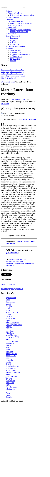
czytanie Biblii (11, 298)
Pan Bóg (9, 306)
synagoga (9, 379)
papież (8, 320)
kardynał (9, 327)
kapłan (8, 385)
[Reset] (24, 7)
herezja (8, 345)
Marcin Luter (24, 259)
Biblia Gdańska (11, 354)
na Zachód (11, 82)
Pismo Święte (11, 356)
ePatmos (4, 82)
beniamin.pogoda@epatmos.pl (12, 289)
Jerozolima (9, 331)
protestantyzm (19, 263)
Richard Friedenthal (13, 372)
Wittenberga (10, 265)
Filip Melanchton (12, 341)
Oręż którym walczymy (14, 325)
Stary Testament (11, 387)
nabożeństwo (10, 389)
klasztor (8, 362)
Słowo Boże (10, 318)
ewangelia (9, 360)
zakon (8, 300)
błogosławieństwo (12, 366)
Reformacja (29, 263)
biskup (8, 329)
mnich (8, 308)
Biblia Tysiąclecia (12, 323)
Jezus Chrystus (11, 335)
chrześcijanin (10, 302)
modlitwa (9, 314)
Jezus (8, 358)
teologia (8, 304)
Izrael (8, 350)
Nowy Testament (12, 312)
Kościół (8, 364)
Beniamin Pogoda (18, 99)
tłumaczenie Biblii (12, 337)
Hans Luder (14, 259)
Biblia (8, 374)
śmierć (8, 339)
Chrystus (9, 316)
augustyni (9, 352)
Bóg (7, 347)
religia (8, 310)
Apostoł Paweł (11, 370)
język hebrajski (11, 376)
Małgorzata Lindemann (14, 261)
